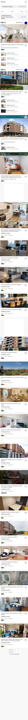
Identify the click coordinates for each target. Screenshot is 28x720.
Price (2, 11)
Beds (12, 11)
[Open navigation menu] (26, 2)
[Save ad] (25, 45)
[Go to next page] (17, 651)
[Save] (26, 11)
